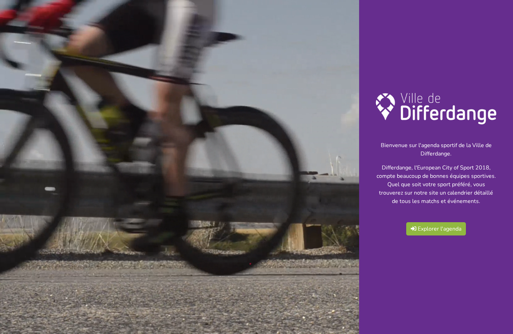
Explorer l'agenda (438, 229)
